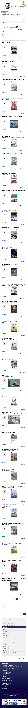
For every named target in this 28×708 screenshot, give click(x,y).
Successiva (22, 29)
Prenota (23, 94)
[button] (4, 48)
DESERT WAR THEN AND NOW (9, 665)
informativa (4, 688)
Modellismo (5, 640)
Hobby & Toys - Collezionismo (9, 652)
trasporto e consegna (6, 683)
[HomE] (14, 6)
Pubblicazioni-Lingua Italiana (9, 619)
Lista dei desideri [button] (6, 14)
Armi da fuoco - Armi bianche (9, 621)
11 (13, 29)
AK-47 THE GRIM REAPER (8, 668)
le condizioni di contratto (7, 680)
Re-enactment (6, 650)
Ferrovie (5, 631)
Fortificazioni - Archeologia (8, 642)
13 (18, 29)
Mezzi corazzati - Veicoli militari (9, 625)
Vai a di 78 (3, 36)
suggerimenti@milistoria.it (7, 675)
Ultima (4, 31)
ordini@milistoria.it (6, 673)
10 (11, 29)
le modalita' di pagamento (7, 681)
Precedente (12, 27)
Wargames (5, 638)
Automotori (5, 654)
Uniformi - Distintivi (7, 635)
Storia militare (6, 633)
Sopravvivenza (6, 646)
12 (15, 29)
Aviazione (5, 22)
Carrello (5, 12)
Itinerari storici (6, 648)
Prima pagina (5, 27)
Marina (4, 629)
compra (23, 58)
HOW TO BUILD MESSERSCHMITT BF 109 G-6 (12, 667)
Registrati (13, 14)
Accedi (19, 14)
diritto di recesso (5, 684)
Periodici (5, 644)
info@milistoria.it (5, 676)
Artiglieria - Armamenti (8, 623)
